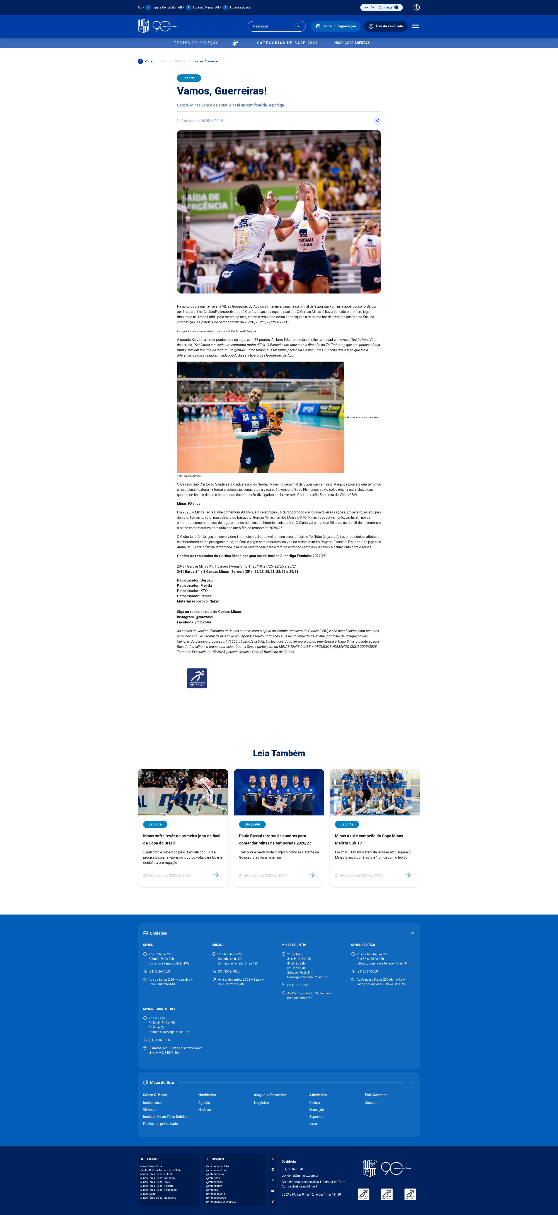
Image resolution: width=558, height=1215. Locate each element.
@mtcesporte (214, 1182)
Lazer (313, 1124)
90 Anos (149, 1110)
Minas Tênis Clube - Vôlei (155, 1182)
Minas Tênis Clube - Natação (157, 1178)
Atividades (318, 1095)
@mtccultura (214, 1186)
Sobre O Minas (155, 1095)
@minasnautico (216, 1170)
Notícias (180, 61)
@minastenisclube (217, 1166)
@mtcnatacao (215, 1174)
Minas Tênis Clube (151, 1166)
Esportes (316, 1117)
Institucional (152, 1103)
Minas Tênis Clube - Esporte (157, 1186)
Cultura (314, 1103)
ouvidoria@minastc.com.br (300, 1175)
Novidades (207, 1095)
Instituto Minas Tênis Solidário (166, 1117)
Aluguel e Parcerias (270, 1095)
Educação (316, 1110)
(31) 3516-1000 (159, 971)
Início (162, 61)
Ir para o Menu (195, 7)
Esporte (189, 78)
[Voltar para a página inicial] (387, 1168)
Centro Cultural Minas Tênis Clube (160, 1170)
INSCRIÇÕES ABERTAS (351, 43)
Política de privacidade (160, 1124)
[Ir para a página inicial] (157, 26)
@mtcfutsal (213, 1178)
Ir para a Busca (232, 7)
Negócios (261, 1103)
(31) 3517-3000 (367, 971)
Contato (371, 1103)
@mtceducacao (216, 1197)
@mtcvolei (212, 1189)
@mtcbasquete (215, 1193)
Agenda (204, 1103)
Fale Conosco (376, 1095)
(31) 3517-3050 (298, 985)
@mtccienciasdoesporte (221, 1201)
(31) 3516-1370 (292, 1169)
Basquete (252, 824)
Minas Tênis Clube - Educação (158, 1189)
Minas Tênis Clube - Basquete (158, 1197)
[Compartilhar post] (377, 121)
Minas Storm (148, 1193)
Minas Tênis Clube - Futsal (156, 1174)
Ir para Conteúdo (157, 7)
